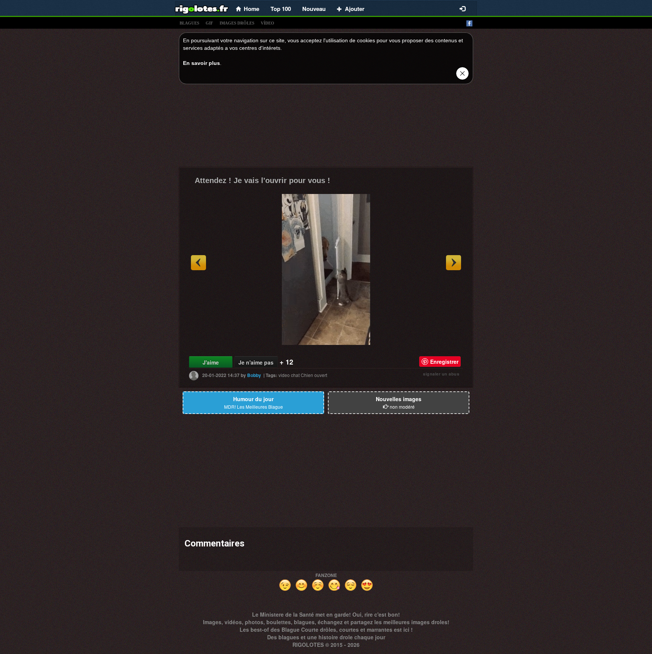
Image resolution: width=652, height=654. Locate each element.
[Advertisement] (326, 127)
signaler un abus (441, 374)
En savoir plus (201, 63)
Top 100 (281, 9)
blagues (189, 23)
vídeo (267, 23)
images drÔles (237, 23)
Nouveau (314, 9)
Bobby (254, 375)
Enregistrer (444, 361)
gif (209, 23)
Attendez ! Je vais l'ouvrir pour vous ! (262, 180)
